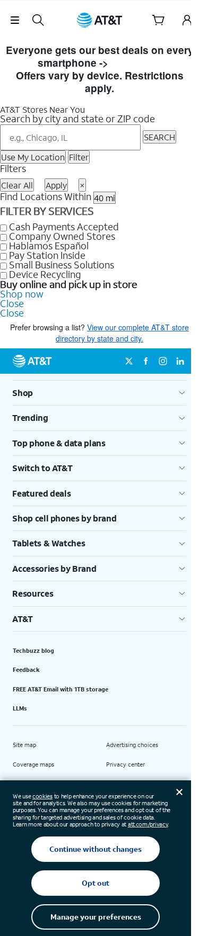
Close (12, 303)
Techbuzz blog (33, 650)
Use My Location (33, 157)
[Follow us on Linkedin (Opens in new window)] (180, 361)
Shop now (22, 293)
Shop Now (136, 63)
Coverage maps (33, 764)
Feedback (26, 669)
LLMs (20, 708)
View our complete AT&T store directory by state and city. (122, 333)
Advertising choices (132, 745)
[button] (14, 20)
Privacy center (125, 764)
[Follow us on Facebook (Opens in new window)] (146, 361)
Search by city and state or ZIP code (77, 118)
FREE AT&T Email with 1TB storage (60, 689)
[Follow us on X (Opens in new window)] (129, 361)
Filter (79, 157)
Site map (24, 745)
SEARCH (159, 136)
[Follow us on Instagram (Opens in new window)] (163, 361)
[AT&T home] (100, 20)
